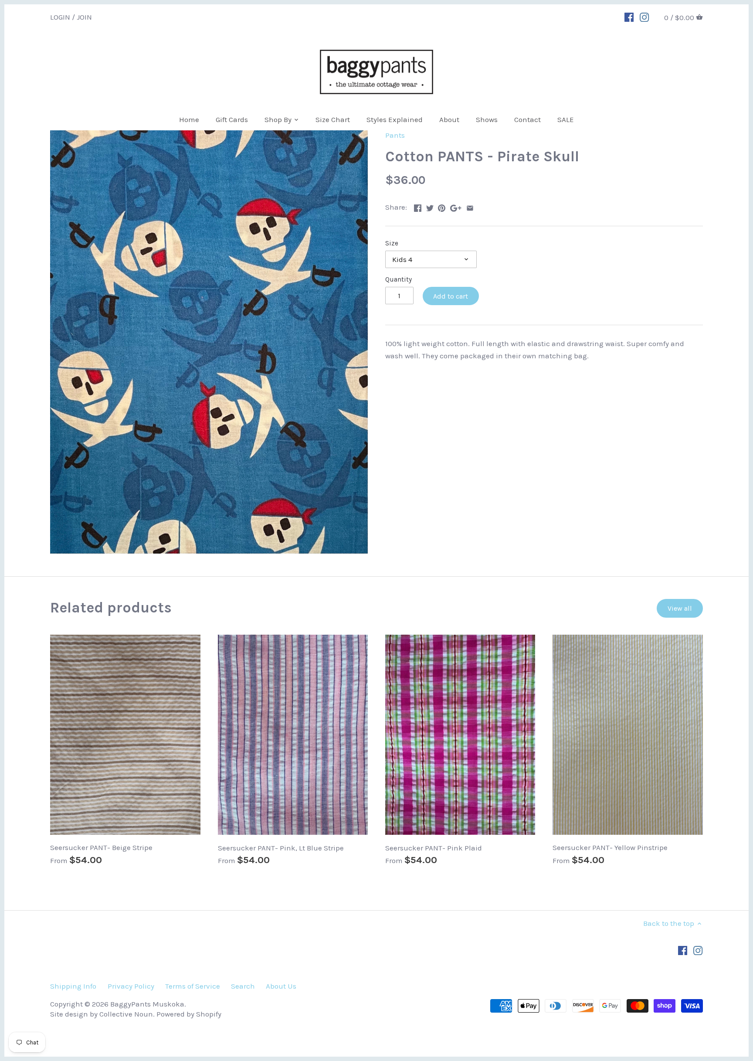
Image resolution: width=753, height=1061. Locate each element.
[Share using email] (470, 206)
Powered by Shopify (188, 1014)
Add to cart (450, 296)
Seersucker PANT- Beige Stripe (101, 847)
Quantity (398, 279)
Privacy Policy (131, 986)
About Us (281, 986)
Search (243, 986)
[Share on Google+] (455, 206)
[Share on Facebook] (417, 206)
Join (84, 16)
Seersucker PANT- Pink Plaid (433, 847)
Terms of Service (192, 986)
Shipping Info (73, 986)
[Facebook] (629, 16)
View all (680, 608)
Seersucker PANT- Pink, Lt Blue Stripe (281, 847)
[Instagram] (644, 16)
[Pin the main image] (441, 206)
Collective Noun (126, 1014)
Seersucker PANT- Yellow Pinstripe (610, 847)
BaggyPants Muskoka (147, 1004)
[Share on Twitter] (430, 206)
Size (391, 243)
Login (60, 16)
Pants (395, 135)
